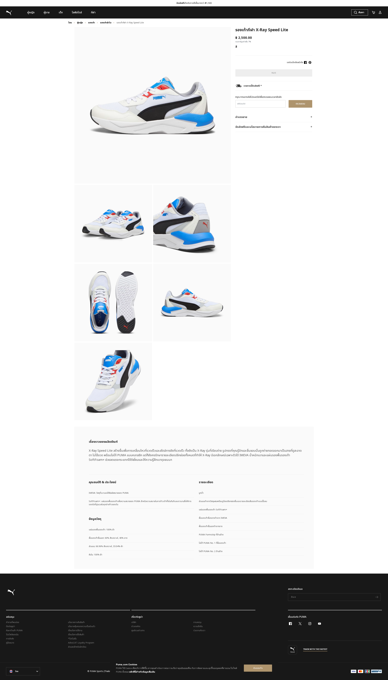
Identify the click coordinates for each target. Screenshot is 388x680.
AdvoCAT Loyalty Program (81, 642)
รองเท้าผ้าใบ (105, 23)
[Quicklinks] (380, 12)
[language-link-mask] (23, 671)
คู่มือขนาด (10, 642)
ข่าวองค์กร (135, 626)
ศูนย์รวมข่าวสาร (138, 630)
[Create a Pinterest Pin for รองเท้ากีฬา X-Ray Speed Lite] (310, 62)
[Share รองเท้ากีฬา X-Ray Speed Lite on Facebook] (305, 62)
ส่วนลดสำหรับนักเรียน (77, 646)
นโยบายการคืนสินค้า (76, 622)
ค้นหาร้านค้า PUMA (14, 630)
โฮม (70, 23)
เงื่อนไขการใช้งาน (75, 630)
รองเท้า (91, 23)
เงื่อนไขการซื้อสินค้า (76, 634)
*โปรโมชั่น (72, 638)
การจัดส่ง (10, 638)
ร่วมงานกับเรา (199, 630)
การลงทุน (197, 622)
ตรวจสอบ (300, 104)
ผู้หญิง (80, 23)
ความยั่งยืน (198, 626)
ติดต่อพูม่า (10, 626)
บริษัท (133, 622)
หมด (274, 73)
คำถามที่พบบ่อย (12, 622)
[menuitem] (31, 12)
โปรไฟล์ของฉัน (12, 634)
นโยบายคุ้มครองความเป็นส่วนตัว (81, 626)
